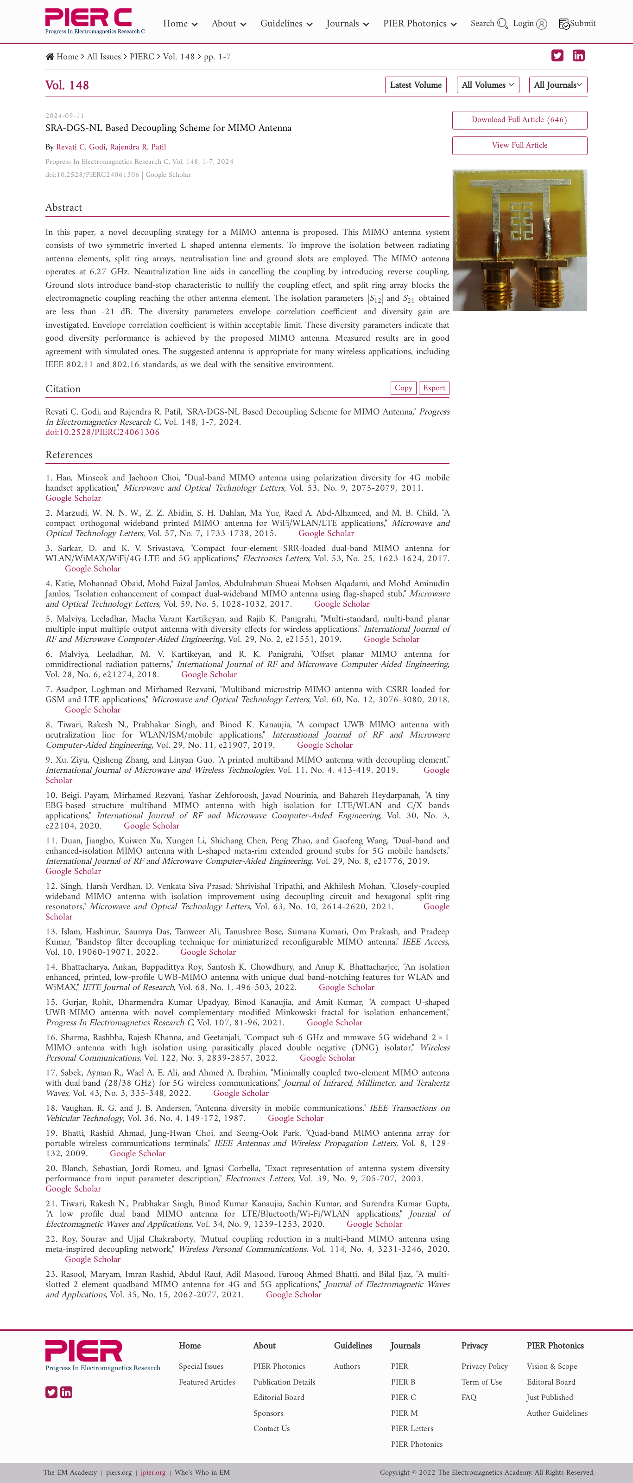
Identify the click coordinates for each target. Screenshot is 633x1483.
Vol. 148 (179, 57)
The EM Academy (70, 1473)
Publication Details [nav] (284, 1382)
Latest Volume (416, 85)
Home (67, 57)
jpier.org (153, 1473)
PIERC (142, 57)
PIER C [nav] (403, 1398)
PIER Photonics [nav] (415, 24)
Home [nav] (175, 24)
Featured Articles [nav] (207, 1382)
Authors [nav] (347, 1367)
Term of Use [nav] (482, 1382)
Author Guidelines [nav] (557, 1413)
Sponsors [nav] (268, 1413)
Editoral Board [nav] (551, 1382)
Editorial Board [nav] (278, 1398)
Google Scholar (168, 174)
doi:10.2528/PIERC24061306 (92, 174)
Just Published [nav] (550, 1398)
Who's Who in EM (202, 1473)
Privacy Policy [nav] (485, 1367)
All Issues (104, 57)
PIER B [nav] (403, 1382)
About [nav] (224, 24)
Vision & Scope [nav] (552, 1367)
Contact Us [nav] (271, 1429)
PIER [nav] (399, 1367)
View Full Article (520, 145)
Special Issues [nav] (201, 1367)
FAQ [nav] (469, 1398)
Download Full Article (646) (520, 120)
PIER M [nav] (404, 1413)
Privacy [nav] (475, 1346)
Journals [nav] (343, 24)
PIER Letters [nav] (412, 1429)
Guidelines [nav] (281, 24)
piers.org (119, 1473)
